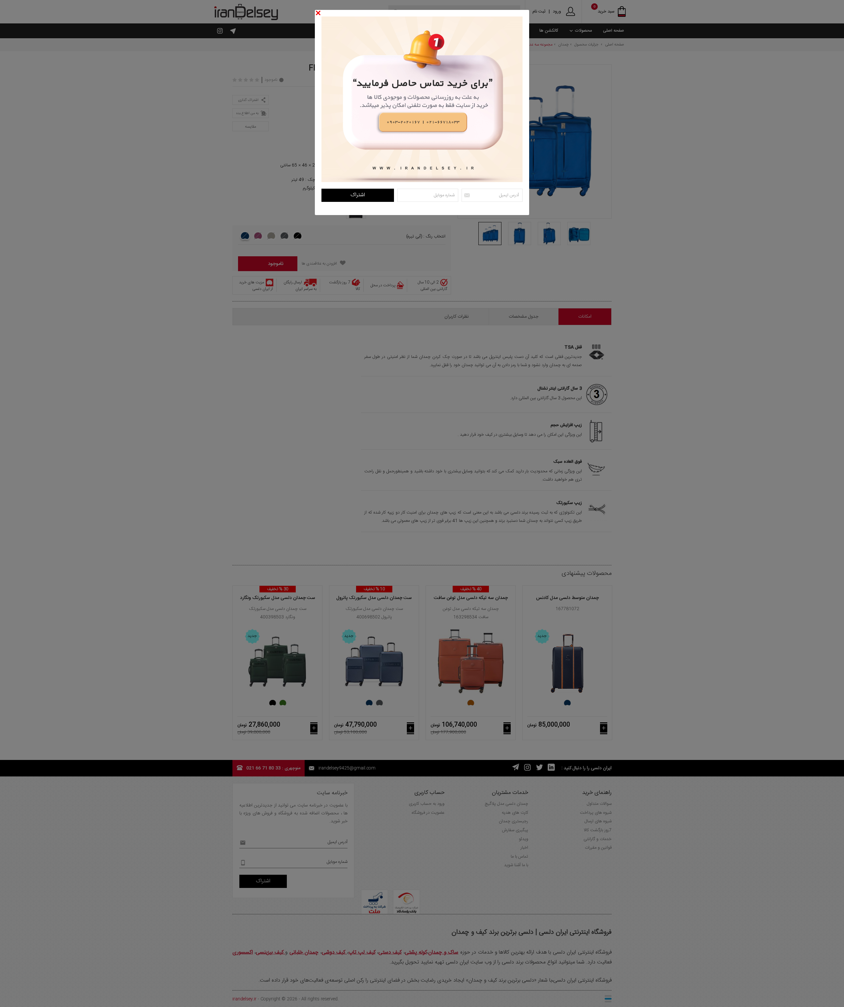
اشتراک (357, 195)
